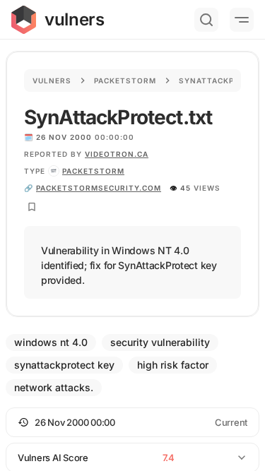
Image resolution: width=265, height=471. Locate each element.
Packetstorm (125, 80)
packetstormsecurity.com (98, 188)
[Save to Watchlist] (32, 207)
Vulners (52, 80)
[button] (132, 422)
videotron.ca (116, 154)
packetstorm (93, 171)
